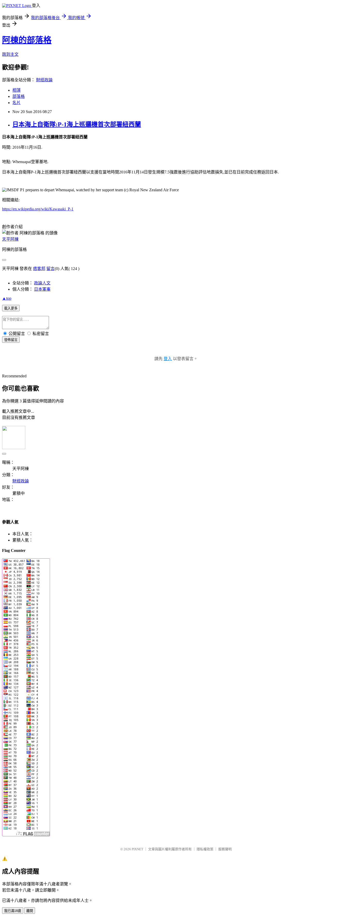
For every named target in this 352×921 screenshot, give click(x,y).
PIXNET (137, 849)
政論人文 (42, 283)
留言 (50, 268)
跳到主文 (10, 54)
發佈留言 (11, 340)
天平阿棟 (10, 239)
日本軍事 (42, 289)
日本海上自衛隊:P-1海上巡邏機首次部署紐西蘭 (76, 124)
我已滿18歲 (12, 911)
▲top (6, 298)
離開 (29, 911)
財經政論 (44, 80)
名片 (16, 102)
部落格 (18, 96)
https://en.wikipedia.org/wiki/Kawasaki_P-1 (37, 209)
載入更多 (11, 308)
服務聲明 (225, 849)
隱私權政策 (205, 849)
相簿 (16, 90)
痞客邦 (39, 268)
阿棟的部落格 (27, 40)
